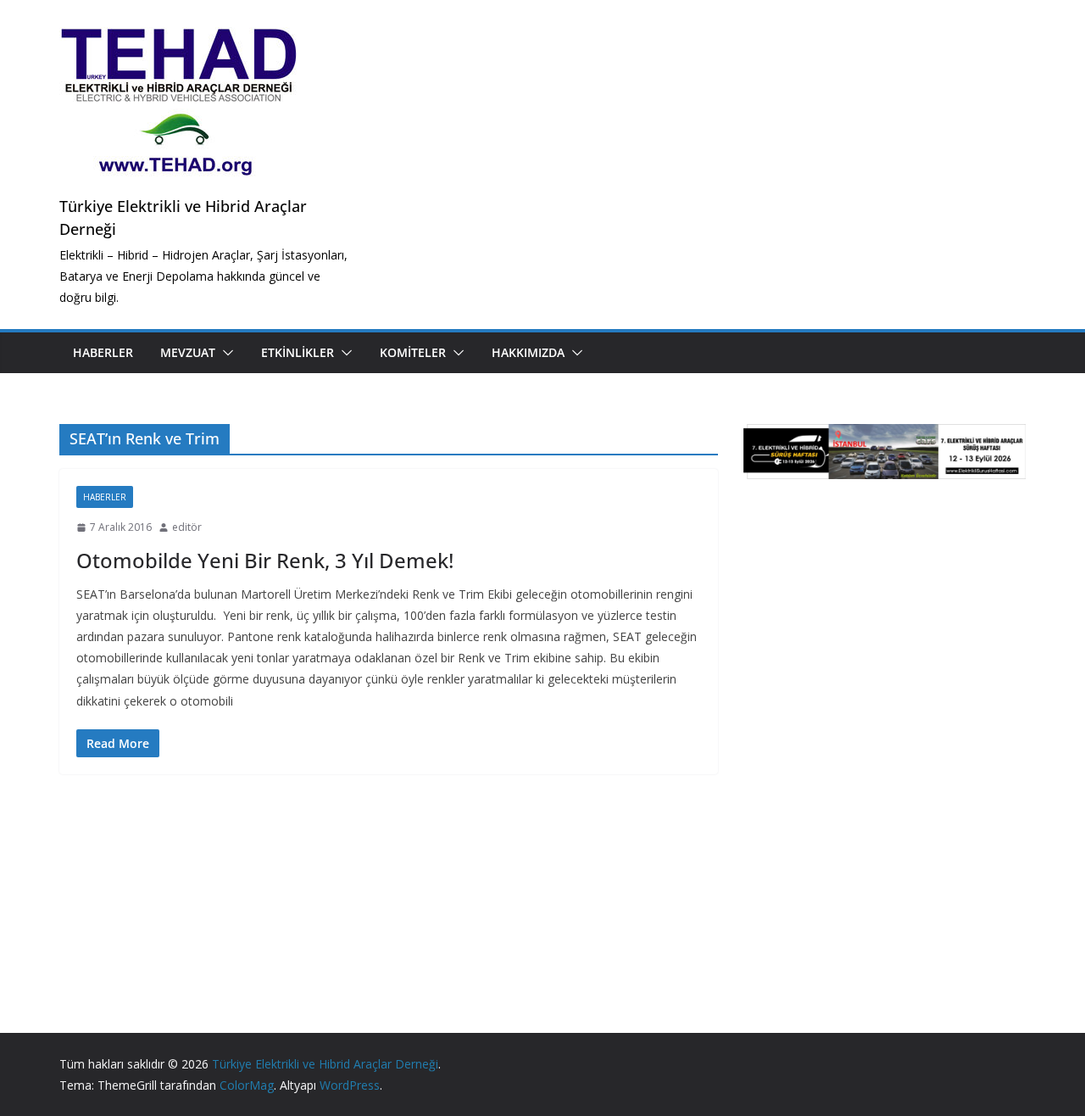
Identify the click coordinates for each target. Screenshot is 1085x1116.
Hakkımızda (528, 352)
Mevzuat (187, 352)
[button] (224, 353)
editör (187, 527)
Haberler (103, 352)
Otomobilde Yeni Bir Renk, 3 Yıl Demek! (264, 560)
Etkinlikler (297, 352)
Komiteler (413, 352)
